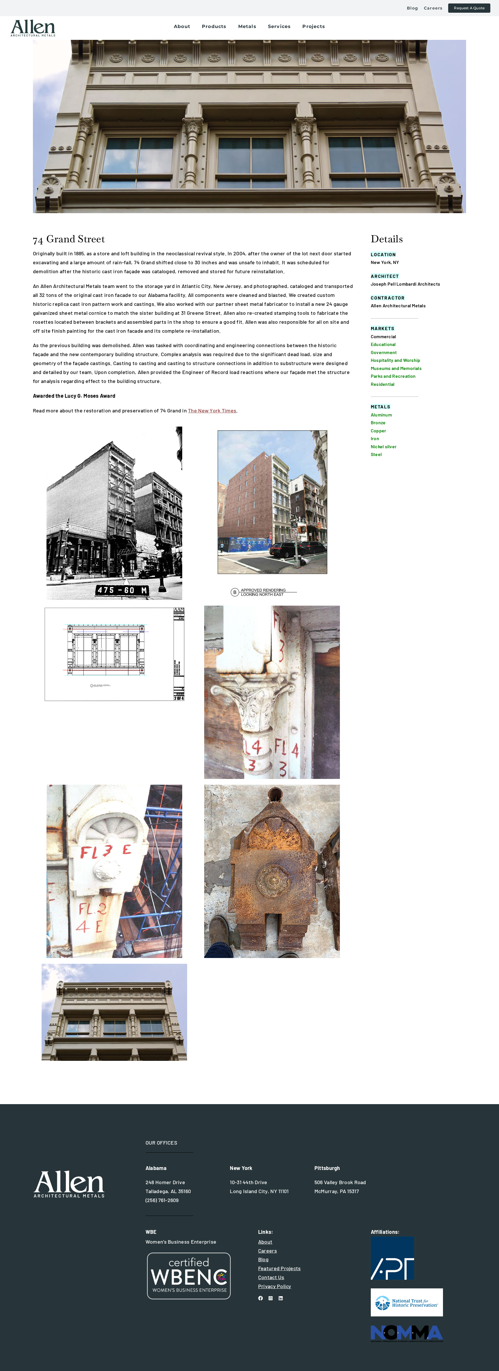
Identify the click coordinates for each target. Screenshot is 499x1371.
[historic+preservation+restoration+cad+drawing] (114, 608)
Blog (263, 1259)
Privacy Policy (274, 1286)
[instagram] (271, 1298)
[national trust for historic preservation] (407, 1291)
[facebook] (260, 1298)
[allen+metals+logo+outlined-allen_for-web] (33, 21)
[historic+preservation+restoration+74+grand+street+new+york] (272, 608)
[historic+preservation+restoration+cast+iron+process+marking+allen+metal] (114, 787)
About (265, 1241)
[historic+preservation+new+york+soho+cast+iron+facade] (114, 429)
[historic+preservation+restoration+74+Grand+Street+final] (114, 966)
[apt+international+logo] (392, 1239)
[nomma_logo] (407, 1328)
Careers (267, 1250)
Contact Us (271, 1277)
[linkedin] (281, 1298)
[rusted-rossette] (272, 787)
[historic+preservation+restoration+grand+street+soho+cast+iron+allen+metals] (272, 429)
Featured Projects (279, 1268)
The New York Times (212, 410)
